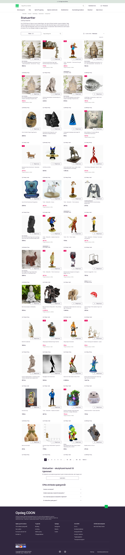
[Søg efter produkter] (83, 5)
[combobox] (52, 5)
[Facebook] (65, 552)
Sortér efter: (89, 33)
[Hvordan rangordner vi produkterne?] (84, 33)
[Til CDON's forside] (17, 5)
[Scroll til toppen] (106, 506)
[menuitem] (21, 9)
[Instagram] (60, 552)
